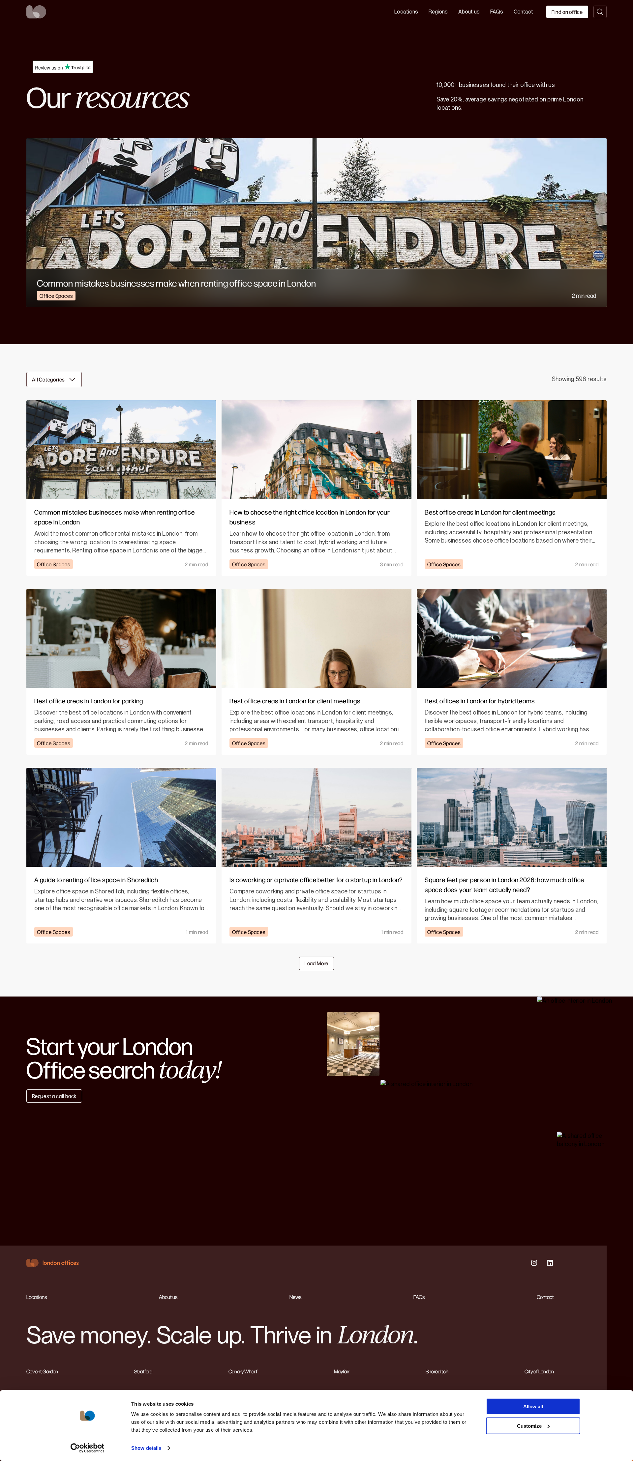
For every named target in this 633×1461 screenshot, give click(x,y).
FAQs (496, 12)
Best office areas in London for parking (88, 700)
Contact (523, 12)
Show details (146, 1448)
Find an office (567, 11)
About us (469, 12)
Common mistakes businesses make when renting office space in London (176, 283)
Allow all (533, 1406)
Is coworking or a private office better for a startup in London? (316, 879)
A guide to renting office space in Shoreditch (96, 879)
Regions (438, 12)
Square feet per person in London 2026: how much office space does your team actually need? (504, 884)
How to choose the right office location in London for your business (309, 517)
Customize (529, 1425)
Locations (406, 12)
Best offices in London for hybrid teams (480, 700)
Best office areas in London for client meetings (490, 512)
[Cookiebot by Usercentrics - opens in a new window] (87, 1448)
